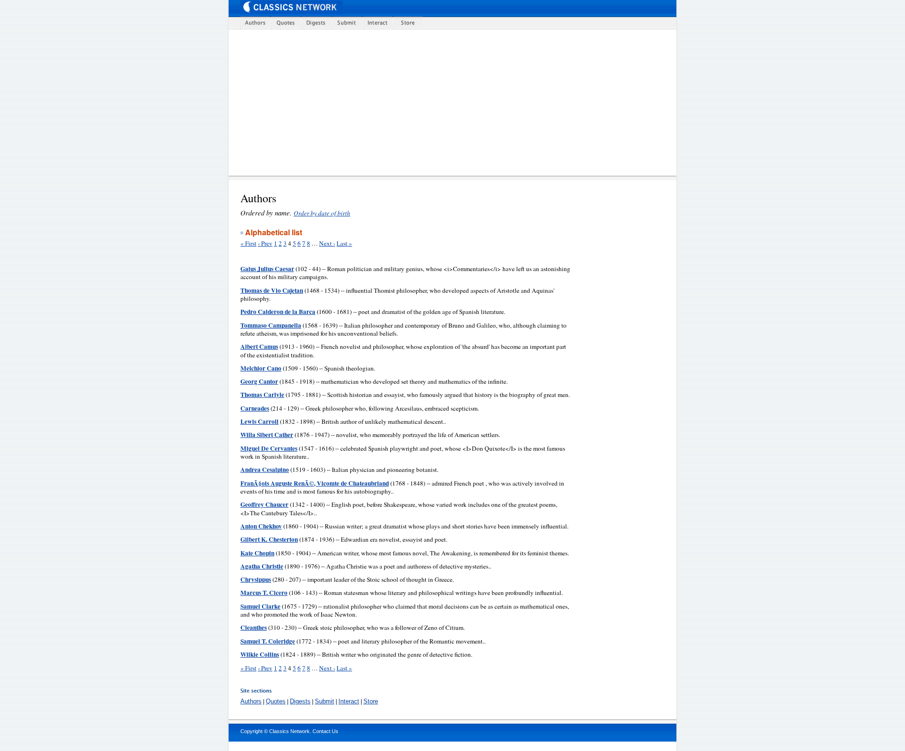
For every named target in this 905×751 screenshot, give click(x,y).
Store (370, 701)
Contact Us (325, 731)
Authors (251, 701)
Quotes (276, 701)
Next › (327, 243)
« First (248, 243)
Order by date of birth (322, 213)
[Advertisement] (458, 102)
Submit (324, 701)
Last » (344, 243)
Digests (300, 701)
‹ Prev (265, 243)
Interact (348, 701)
